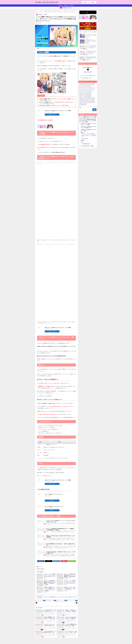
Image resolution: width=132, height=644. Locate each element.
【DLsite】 (85, 2)
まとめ (82, 142)
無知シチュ (41, 14)
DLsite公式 (66, 5)
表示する (46, 52)
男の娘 (81, 102)
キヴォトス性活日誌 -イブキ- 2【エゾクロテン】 (54, 494)
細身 (37, 14)
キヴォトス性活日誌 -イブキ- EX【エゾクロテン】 (54, 506)
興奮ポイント (83, 132)
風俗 (85, 104)
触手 (94, 102)
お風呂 (46, 14)
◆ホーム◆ (60, 5)
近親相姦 (81, 104)
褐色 (91, 102)
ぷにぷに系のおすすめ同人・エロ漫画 (87, 145)
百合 (84, 102)
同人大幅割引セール (83, 14)
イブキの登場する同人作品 (86, 143)
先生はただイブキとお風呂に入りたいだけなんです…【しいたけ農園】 (58, 110)
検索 (80, 107)
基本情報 (82, 140)
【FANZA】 (93, 2)
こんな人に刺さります (84, 138)
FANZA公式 (72, 5)
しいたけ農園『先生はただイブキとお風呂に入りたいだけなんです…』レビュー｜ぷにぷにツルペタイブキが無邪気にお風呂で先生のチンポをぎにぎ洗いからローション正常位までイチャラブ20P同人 (87, 119)
